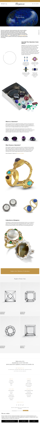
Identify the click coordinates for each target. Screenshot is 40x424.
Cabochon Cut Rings (20, 153)
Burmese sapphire (22, 35)
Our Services (29, 386)
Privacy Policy (11, 398)
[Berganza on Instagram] (19, 405)
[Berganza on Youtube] (21, 405)
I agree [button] (33, 421)
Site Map (11, 399)
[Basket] (36, 4)
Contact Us (28, 380)
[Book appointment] (33, 4)
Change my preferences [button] (10, 421)
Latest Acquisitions (11, 390)
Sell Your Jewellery (29, 383)
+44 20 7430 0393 (23, 363)
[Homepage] (20, 3)
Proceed (25, 410)
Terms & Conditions (11, 396)
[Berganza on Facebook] (16, 405)
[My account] (34, 4)
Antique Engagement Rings (29, 390)
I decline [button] (23, 421)
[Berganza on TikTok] (23, 405)
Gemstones (29, 396)
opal (8, 35)
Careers (11, 383)
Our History (11, 380)
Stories (11, 393)
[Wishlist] (38, 4)
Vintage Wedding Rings (28, 393)
